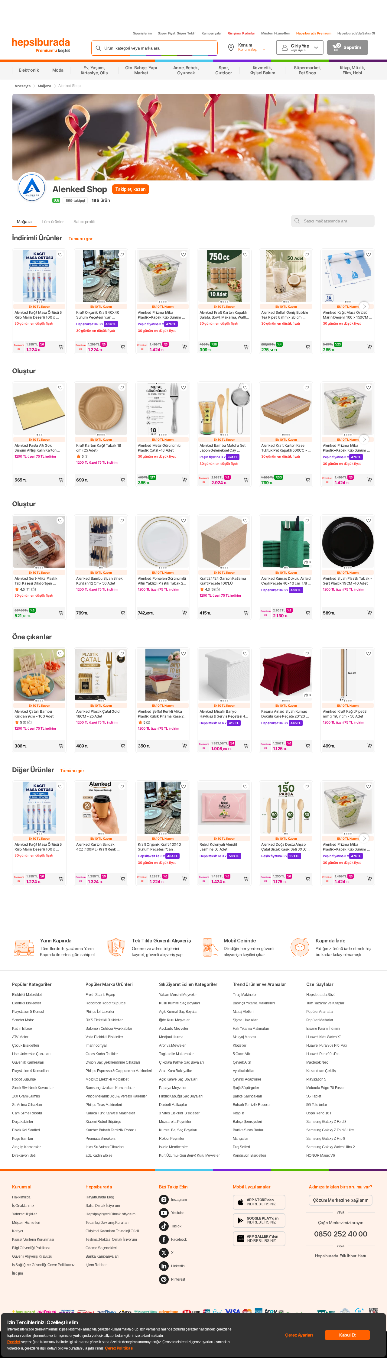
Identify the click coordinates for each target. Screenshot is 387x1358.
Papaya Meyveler (173, 1088)
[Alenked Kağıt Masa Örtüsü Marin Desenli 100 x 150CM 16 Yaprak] (348, 276)
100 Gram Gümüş (26, 1096)
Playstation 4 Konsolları (30, 1071)
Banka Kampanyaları (102, 1256)
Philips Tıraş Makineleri (104, 1105)
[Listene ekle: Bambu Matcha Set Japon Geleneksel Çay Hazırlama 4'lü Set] (245, 387)
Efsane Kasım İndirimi (323, 1028)
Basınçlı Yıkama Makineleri (254, 1003)
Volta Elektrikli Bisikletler (104, 1037)
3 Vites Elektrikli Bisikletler (179, 1113)
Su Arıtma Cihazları (27, 1105)
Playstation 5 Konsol (28, 1012)
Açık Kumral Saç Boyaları (178, 1012)
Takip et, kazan (130, 189)
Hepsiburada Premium (313, 33)
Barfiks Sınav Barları (248, 1130)
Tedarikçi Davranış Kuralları (107, 1222)
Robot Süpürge (24, 1079)
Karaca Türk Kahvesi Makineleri (110, 1113)
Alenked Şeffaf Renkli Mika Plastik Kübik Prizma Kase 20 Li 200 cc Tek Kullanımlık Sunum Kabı (162, 714)
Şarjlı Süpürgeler (246, 1088)
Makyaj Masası (244, 1037)
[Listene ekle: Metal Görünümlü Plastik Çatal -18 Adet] (183, 387)
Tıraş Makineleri (245, 995)
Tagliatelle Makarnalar (176, 1054)
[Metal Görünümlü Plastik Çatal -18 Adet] (163, 409)
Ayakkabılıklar (244, 1071)
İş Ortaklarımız (23, 1206)
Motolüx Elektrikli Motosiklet (107, 1079)
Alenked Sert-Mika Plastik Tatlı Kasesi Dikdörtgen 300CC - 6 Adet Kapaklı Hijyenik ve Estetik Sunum (36, 581)
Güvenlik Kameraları (28, 1062)
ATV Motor (20, 1037)
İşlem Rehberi (96, 1265)
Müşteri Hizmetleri (275, 33)
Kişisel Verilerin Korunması (33, 1239)
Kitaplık (238, 1113)
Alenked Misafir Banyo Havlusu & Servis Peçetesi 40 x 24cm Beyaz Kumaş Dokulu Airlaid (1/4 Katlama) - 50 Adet (224, 714)
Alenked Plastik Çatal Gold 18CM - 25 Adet (98, 713)
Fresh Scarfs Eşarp (100, 995)
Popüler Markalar (319, 1020)
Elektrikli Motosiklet (27, 995)
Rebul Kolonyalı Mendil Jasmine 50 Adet (219, 846)
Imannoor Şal (96, 1045)
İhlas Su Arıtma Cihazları (105, 1147)
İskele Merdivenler (173, 1147)
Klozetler (239, 1045)
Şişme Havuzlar (245, 1020)
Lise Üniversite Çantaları (31, 1054)
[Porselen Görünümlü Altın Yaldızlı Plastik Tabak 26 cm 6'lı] (163, 542)
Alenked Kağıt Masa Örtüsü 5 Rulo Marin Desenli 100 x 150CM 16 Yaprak (39, 315)
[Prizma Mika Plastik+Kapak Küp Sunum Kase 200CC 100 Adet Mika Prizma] (163, 276)
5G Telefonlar (316, 1105)
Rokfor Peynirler (171, 1138)
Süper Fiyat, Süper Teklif (177, 33)
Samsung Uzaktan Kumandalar (110, 1088)
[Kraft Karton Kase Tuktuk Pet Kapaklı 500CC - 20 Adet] (286, 409)
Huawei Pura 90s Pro (323, 1054)
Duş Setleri (241, 1147)
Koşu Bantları (22, 1138)
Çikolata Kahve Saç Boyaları (181, 1062)
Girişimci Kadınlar (241, 33)
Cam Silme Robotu (27, 1113)
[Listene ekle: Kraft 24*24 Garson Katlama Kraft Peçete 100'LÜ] (245, 520)
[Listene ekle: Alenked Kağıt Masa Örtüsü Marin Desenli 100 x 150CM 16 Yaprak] (368, 254)
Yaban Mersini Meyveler (178, 995)
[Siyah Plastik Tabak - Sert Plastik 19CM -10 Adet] (348, 542)
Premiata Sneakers (100, 1138)
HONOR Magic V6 (320, 1155)
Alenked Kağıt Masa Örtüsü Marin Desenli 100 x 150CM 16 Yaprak (346, 315)
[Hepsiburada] (41, 43)
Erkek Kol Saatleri (26, 1130)
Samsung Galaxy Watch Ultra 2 (330, 1147)
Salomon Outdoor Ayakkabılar (109, 1028)
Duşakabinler (22, 1122)
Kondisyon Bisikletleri (249, 1155)
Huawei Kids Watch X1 (324, 1037)
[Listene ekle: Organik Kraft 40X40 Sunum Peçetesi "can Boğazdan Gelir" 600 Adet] (121, 254)
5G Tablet (313, 1096)
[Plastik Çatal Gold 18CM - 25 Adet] (101, 675)
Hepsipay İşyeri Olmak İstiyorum (110, 1214)
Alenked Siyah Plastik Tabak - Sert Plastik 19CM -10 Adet (347, 580)
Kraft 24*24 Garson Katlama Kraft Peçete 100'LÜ (223, 580)
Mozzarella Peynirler (175, 1122)
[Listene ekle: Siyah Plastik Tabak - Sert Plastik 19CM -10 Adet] (368, 520)
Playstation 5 (316, 1079)
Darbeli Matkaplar (173, 1105)
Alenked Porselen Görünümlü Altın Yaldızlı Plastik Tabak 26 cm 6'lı (162, 581)
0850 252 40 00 (340, 1234)
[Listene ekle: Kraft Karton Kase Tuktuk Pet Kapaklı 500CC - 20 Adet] (307, 387)
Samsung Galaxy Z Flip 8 (325, 1138)
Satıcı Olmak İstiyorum (103, 1206)
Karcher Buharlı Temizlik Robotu (111, 1130)
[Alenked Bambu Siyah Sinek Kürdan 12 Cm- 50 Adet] (101, 542)
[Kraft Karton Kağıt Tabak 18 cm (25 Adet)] (101, 409)
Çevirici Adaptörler (247, 1079)
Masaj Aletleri (243, 1012)
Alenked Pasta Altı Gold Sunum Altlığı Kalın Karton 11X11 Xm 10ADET (36, 448)
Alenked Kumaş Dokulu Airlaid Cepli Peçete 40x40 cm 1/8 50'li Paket (286, 581)
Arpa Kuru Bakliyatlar (175, 1071)
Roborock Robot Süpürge (105, 1003)
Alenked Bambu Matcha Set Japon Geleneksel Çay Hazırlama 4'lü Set (223, 448)
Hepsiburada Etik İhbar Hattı (340, 1255)
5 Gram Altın (242, 1054)
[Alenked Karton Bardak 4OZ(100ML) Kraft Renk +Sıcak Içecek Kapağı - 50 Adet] (101, 808)
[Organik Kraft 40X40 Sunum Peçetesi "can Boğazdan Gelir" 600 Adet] (101, 276)
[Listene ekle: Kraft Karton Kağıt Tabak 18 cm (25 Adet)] (121, 387)
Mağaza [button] (24, 221)
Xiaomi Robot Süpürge (103, 1122)
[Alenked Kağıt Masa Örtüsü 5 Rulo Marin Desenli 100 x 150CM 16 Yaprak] (39, 276)
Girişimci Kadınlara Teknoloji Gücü (112, 1231)
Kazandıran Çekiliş (321, 1071)
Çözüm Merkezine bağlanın (341, 1200)
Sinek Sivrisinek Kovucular (33, 1088)
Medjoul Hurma (171, 1037)
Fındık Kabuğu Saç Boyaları (180, 1096)
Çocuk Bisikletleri (25, 1045)
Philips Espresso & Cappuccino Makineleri (119, 1071)
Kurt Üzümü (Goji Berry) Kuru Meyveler (189, 1155)
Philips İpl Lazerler (100, 1012)
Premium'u (47, 50)
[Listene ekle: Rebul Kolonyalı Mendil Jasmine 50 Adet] (245, 786)
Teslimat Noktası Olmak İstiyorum (111, 1239)
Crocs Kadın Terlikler (102, 1054)
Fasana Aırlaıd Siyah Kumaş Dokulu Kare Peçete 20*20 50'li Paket (284, 714)
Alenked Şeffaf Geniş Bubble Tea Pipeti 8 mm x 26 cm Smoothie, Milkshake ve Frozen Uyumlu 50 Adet (285, 315)
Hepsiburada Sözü (321, 995)
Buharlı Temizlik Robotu (251, 1105)
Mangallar (241, 1138)
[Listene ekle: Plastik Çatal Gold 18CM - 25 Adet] (121, 653)
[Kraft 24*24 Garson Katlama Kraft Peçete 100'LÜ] (224, 542)
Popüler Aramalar (319, 1012)
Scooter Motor (23, 1020)
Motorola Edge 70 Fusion (326, 1088)
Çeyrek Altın (242, 1062)
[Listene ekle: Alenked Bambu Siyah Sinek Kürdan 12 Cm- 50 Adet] (121, 520)
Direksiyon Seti (24, 1155)
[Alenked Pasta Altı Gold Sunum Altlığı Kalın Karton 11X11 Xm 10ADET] (39, 409)
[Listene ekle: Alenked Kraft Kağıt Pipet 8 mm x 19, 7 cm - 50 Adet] (368, 653)
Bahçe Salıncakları (247, 1096)
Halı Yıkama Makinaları (251, 1028)
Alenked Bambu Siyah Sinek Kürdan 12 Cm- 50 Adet (99, 580)
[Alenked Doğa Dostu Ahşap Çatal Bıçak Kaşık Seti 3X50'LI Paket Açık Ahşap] (286, 808)
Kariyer (17, 1231)
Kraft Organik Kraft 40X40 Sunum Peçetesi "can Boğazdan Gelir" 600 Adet (98, 315)
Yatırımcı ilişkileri (24, 1214)
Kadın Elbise (22, 1028)
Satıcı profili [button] (83, 221)
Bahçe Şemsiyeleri (247, 1122)
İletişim (17, 1273)
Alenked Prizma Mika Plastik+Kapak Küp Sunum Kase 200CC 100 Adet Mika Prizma (161, 315)
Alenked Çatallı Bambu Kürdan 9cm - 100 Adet (34, 713)
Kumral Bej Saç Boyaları (178, 1130)
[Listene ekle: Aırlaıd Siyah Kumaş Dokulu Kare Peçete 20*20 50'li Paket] (307, 653)
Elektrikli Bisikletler (26, 1003)
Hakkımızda (21, 1197)
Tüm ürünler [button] (52, 221)
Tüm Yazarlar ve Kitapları (325, 1003)
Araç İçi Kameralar (26, 1147)
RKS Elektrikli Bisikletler (104, 1020)
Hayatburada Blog (100, 1197)
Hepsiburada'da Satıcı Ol (356, 33)
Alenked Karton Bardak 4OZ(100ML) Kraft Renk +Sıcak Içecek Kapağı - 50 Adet (98, 847)
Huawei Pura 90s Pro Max (326, 1045)
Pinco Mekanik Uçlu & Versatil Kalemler (116, 1096)
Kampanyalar (212, 33)
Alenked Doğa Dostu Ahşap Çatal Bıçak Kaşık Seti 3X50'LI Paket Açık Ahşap (286, 847)
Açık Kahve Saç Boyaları (178, 1079)
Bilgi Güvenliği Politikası (30, 1248)
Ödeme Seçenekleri (101, 1248)
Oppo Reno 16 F (319, 1113)
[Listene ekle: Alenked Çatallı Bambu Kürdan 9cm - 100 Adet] (60, 653)
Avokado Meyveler (173, 1028)
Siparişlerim (142, 33)
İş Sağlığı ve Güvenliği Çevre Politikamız (43, 1265)
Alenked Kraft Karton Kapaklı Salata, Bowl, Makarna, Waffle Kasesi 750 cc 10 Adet (224, 315)
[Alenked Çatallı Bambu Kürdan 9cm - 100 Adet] (39, 675)
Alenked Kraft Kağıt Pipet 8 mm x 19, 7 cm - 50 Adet (345, 713)
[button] (39, 347)
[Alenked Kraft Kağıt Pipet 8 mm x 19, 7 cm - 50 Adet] (348, 675)
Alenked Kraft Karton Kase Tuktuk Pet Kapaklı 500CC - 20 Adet (284, 448)
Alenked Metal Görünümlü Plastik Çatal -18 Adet (159, 447)
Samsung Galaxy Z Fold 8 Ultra (330, 1130)
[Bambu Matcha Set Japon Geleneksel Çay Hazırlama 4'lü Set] (224, 409)
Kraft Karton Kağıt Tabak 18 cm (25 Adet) (99, 447)
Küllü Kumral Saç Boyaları (179, 1003)
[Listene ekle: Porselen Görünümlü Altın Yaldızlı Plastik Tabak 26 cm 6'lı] (183, 520)
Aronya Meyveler (172, 1045)
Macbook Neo (317, 1062)
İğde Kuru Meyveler (174, 1020)
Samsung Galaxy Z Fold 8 (326, 1122)
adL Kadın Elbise (99, 1155)
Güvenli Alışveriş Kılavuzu (32, 1256)
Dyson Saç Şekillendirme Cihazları (113, 1062)
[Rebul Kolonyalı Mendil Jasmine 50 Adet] (224, 808)
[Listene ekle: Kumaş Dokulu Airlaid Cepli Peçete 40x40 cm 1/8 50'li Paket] (307, 520)
